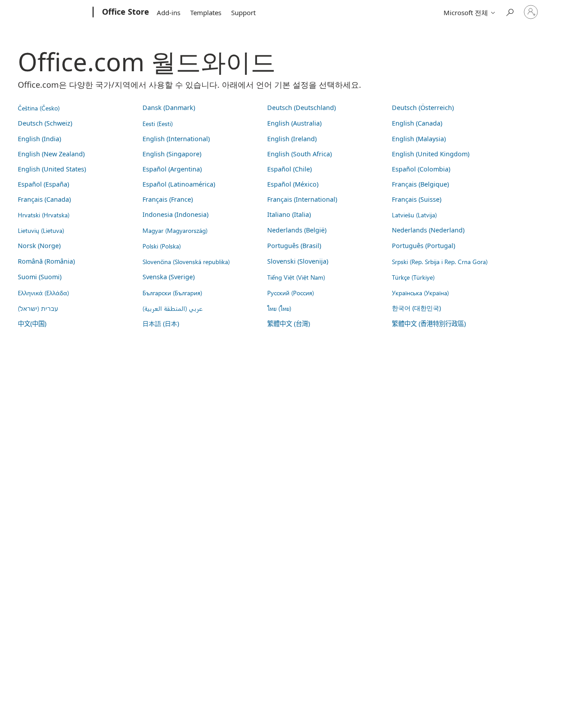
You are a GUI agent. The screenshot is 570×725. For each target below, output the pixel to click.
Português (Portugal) (423, 245)
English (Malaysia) (419, 138)
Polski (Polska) (161, 245)
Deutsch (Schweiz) (45, 123)
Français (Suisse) (416, 199)
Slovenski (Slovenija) (297, 261)
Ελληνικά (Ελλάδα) (43, 292)
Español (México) (292, 184)
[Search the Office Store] (509, 11)
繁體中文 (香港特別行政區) (429, 323)
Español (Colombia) (421, 169)
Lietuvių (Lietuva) (41, 230)
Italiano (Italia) (289, 214)
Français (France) (167, 199)
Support (243, 12)
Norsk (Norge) (39, 245)
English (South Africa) (299, 154)
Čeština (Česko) (39, 107)
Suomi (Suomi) (39, 277)
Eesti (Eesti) (157, 123)
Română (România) (46, 261)
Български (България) (172, 292)
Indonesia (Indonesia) (175, 214)
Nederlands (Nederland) (428, 230)
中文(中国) (32, 323)
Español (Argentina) (172, 169)
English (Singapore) (171, 154)
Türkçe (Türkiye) (413, 277)
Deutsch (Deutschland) (301, 107)
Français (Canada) (44, 199)
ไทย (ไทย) (279, 308)
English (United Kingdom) (430, 154)
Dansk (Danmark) (168, 107)
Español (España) (43, 184)
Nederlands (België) (296, 230)
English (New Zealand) (51, 154)
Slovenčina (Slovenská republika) (186, 261)
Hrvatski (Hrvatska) (43, 214)
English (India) (39, 138)
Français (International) (302, 199)
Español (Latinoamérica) (178, 184)
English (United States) (52, 169)
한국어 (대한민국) (416, 308)
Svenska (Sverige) (168, 277)
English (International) (176, 138)
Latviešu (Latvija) (414, 214)
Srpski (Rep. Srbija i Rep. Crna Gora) (440, 261)
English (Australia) (294, 123)
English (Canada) (417, 123)
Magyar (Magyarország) (175, 230)
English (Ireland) (292, 138)
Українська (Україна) (420, 292)
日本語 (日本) (160, 323)
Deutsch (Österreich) (423, 107)
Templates (205, 12)
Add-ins (168, 12)
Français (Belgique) (420, 184)
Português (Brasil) (294, 245)
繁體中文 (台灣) (288, 323)
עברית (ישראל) (38, 308)
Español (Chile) (289, 169)
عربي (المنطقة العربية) (172, 308)
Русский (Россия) (290, 292)
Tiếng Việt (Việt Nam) (296, 277)
